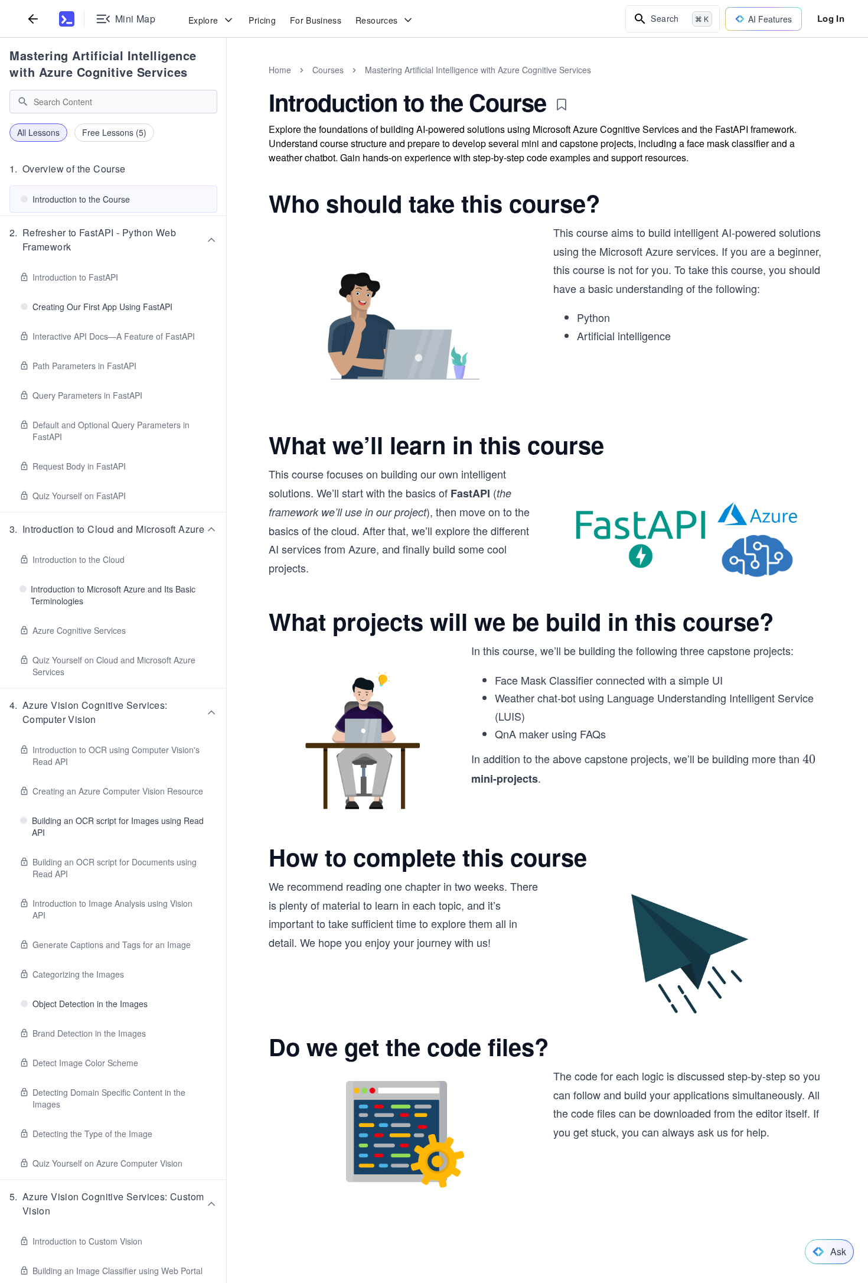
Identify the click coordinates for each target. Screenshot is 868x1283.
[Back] (33, 18)
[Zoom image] (405, 327)
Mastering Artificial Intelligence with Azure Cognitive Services (103, 63)
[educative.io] (66, 19)
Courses (328, 70)
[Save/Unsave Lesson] (561, 104)
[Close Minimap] (227, 83)
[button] (113, 168)
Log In (830, 18)
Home (280, 70)
